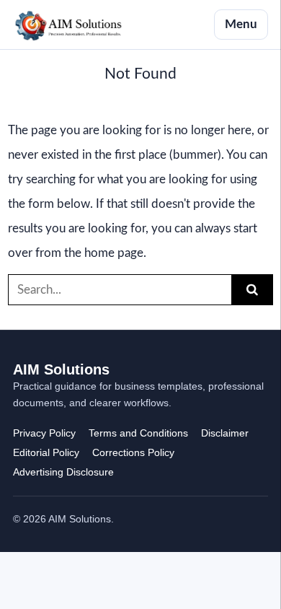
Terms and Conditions (138, 433)
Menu (241, 24)
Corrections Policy (133, 452)
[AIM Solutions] (68, 24)
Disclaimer (225, 433)
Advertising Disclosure (63, 472)
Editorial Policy (46, 452)
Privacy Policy (44, 433)
